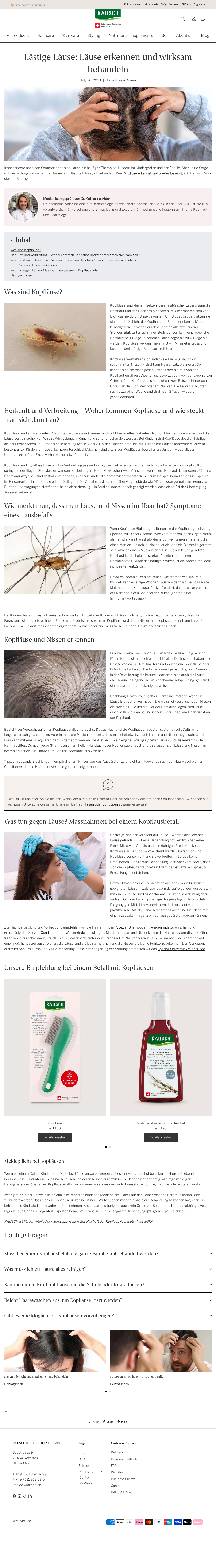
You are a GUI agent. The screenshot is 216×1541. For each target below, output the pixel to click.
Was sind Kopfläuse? (26, 250)
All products (18, 35)
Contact (116, 1486)
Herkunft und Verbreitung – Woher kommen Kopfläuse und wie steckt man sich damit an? (75, 255)
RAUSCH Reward (123, 1492)
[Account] (192, 18)
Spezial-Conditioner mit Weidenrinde (56, 933)
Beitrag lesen (13, 1384)
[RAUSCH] (108, 18)
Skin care (70, 35)
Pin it (124, 1421)
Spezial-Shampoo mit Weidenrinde (143, 927)
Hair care (45, 35)
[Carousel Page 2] (110, 1147)
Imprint (84, 1452)
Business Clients (123, 1479)
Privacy (84, 1466)
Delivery (117, 1452)
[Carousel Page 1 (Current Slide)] (106, 1147)
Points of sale (132, 4)
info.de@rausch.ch (27, 1485)
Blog (205, 35)
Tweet (95, 1421)
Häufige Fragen (21, 275)
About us (184, 35)
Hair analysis (150, 4)
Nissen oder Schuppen (100, 804)
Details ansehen (55, 1137)
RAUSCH (27, 1521)
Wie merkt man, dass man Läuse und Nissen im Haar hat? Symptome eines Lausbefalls (73, 260)
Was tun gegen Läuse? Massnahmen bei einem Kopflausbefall (55, 270)
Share (110, 1421)
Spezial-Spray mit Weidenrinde (181, 949)
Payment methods (124, 1459)
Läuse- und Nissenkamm (177, 740)
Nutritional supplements (131, 35)
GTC (82, 1459)
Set (165, 35)
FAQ (163, 4)
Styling (93, 35)
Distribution (119, 1472)
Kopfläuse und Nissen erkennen (34, 265)
